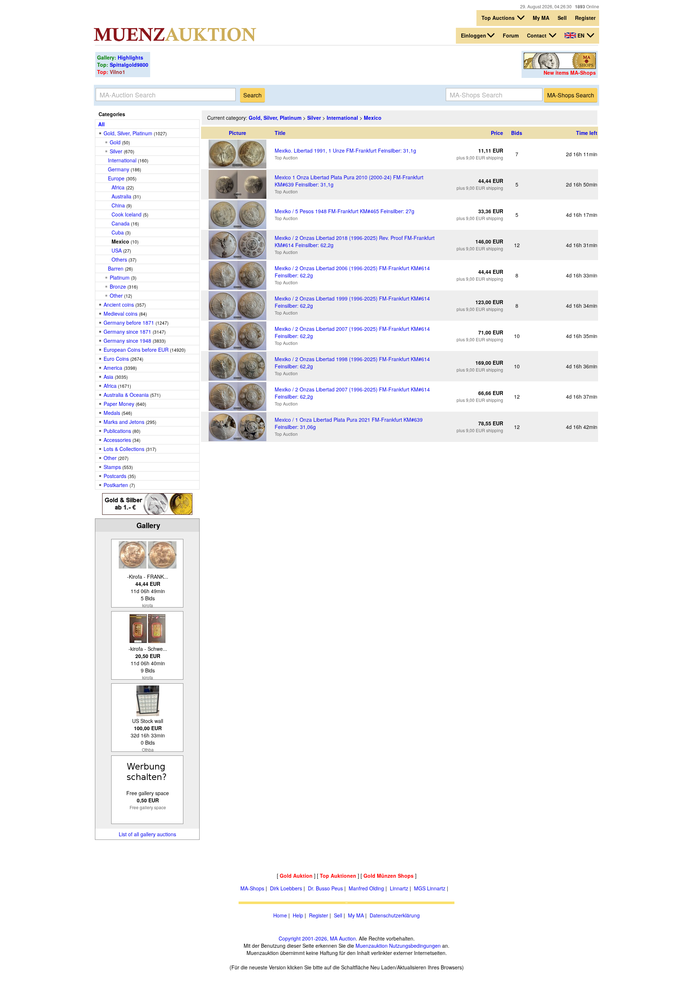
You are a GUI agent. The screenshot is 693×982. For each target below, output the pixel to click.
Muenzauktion (372, 945)
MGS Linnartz (429, 888)
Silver (116, 151)
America (113, 367)
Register (585, 17)
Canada (121, 223)
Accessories (117, 439)
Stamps (112, 466)
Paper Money (119, 403)
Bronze (118, 286)
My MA (541, 17)
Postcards (115, 475)
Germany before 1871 (129, 322)
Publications (117, 430)
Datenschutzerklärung (395, 915)
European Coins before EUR (136, 349)
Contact (537, 35)
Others (119, 259)
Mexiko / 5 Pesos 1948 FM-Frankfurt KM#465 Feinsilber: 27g (344, 211)
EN (581, 35)
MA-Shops (252, 888)
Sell (562, 17)
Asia (108, 376)
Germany (118, 169)
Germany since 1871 (127, 331)
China (118, 205)
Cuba (118, 232)
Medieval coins (121, 313)
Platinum (120, 277)
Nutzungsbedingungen (415, 945)
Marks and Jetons (124, 421)
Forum (511, 35)
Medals (112, 412)
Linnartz (399, 888)
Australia (121, 196)
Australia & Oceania (126, 394)
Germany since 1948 (127, 340)
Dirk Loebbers (286, 888)
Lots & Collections (124, 448)
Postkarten (116, 484)
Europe (116, 178)
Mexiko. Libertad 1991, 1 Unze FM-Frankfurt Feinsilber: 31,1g (345, 150)
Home (280, 915)
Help (298, 915)
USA (117, 250)
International (122, 160)
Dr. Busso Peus (325, 888)
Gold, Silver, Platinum (128, 133)
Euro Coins (116, 358)
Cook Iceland (126, 214)
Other (116, 295)
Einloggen (473, 35)
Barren (115, 268)
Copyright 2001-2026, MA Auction (317, 938)
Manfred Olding (366, 888)
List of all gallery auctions (147, 834)
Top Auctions (498, 17)
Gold (115, 142)
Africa (118, 187)
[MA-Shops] (560, 66)
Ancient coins (119, 304)
